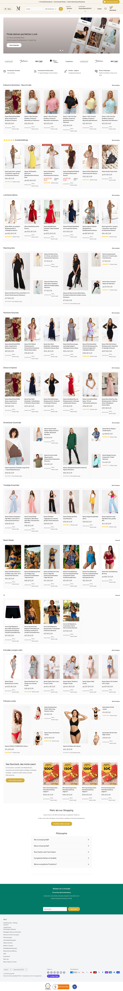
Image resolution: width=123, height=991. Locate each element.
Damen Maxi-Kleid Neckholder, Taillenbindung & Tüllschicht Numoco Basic (51, 346)
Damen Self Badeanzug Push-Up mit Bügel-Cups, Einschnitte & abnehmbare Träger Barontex (32, 574)
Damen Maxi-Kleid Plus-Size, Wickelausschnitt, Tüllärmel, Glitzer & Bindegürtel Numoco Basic (110, 402)
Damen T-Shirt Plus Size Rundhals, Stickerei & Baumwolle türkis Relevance (109, 118)
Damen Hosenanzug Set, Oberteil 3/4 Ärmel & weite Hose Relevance (109, 256)
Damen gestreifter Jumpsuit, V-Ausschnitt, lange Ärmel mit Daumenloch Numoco (13, 173)
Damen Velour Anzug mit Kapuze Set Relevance (109, 282)
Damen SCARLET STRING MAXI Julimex (16, 746)
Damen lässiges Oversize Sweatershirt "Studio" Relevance (109, 457)
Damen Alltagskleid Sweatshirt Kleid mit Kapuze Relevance (75, 468)
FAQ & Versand (7, 937)
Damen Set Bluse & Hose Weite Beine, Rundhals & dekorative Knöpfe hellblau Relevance (51, 284)
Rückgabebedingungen (10, 948)
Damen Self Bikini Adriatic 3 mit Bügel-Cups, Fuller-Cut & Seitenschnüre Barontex (13, 573)
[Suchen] (61, 9)
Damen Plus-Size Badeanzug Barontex (109, 572)
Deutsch (6, 969)
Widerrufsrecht (7, 943)
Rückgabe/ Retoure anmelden (12, 932)
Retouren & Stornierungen (11, 934)
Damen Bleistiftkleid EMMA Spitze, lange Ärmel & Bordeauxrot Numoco (12, 118)
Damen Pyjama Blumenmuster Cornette (11, 682)
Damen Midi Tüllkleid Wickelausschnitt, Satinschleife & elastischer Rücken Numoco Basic (31, 347)
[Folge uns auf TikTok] (64, 972)
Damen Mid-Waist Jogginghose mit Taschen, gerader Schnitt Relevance (51, 518)
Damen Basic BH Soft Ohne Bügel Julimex (109, 733)
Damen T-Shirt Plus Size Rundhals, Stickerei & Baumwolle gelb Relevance (90, 118)
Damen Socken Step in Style (109, 171)
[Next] (119, 110)
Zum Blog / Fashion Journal (62, 824)
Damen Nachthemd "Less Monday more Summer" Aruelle (31, 683)
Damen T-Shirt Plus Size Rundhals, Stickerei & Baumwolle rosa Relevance (51, 118)
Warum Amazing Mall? (41, 846)
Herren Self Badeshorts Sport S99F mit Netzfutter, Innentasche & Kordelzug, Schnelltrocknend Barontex (12, 629)
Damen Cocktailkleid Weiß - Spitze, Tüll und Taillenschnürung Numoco (90, 401)
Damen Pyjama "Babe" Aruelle (88, 682)
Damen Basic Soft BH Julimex (108, 708)
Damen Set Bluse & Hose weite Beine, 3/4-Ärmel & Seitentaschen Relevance (17, 294)
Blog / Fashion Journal (9, 962)
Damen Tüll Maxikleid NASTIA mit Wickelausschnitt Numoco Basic (31, 174)
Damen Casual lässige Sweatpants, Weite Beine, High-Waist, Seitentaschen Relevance (31, 519)
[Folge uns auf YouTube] (61, 972)
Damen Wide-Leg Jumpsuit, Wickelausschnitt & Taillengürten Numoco (12, 228)
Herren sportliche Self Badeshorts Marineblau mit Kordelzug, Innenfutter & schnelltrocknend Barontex (31, 629)
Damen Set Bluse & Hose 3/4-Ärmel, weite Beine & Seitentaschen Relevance (51, 256)
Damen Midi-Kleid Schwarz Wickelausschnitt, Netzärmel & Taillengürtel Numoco (110, 346)
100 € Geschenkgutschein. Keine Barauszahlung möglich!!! (89, 789)
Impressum (6, 956)
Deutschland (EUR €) (19, 969)
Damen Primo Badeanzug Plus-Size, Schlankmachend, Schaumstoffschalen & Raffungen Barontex (90, 574)
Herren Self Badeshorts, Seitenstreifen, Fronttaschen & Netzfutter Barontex (52, 628)
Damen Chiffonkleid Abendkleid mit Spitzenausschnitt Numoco (51, 173)
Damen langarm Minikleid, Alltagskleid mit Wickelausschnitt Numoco (90, 228)
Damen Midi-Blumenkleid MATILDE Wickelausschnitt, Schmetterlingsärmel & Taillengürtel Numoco (90, 347)
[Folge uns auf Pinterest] (58, 972)
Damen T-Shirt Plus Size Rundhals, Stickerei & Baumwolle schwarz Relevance (69, 119)
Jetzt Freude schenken (15, 780)
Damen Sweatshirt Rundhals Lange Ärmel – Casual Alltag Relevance (17, 468)
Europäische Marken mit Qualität (45, 858)
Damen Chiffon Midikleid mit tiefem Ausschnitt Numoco (90, 172)
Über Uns (6, 959)
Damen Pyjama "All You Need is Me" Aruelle (109, 682)
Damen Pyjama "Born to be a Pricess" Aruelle (51, 682)
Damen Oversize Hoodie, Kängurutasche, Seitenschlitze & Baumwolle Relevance (52, 458)
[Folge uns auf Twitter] (51, 972)
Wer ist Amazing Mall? (41, 840)
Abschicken (73, 909)
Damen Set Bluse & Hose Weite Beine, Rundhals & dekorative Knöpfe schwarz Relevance (74, 295)
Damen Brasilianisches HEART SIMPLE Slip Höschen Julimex (50, 709)
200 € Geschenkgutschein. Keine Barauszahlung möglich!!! (50, 789)
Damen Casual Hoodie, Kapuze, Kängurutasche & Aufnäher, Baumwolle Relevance (51, 431)
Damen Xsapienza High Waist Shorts (90, 517)
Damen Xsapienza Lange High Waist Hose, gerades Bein (109, 518)
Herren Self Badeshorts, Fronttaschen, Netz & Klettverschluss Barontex (70, 626)
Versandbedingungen (9, 940)
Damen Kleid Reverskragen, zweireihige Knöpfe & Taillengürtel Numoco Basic (70, 346)
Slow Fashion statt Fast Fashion (45, 852)
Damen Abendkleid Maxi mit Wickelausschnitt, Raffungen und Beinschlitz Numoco (71, 401)
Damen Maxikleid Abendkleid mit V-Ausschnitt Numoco (71, 227)
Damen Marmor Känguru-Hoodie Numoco (109, 429)
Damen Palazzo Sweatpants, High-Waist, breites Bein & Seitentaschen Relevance (12, 518)
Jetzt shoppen (13, 41)
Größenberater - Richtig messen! (10, 923)
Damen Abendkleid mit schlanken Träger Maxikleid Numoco (51, 228)
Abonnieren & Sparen (112, 2)
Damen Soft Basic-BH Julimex (72, 746)
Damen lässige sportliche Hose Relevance (70, 517)
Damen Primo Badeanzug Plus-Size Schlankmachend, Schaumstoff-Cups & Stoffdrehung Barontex (70, 574)
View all (117, 540)
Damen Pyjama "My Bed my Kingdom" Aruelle (70, 682)
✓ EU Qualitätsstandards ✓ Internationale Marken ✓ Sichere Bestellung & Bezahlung (61, 2)
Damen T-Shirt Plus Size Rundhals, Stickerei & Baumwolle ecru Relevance (31, 118)
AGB (4, 953)
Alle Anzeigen (116, 313)
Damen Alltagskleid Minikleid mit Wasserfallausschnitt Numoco (71, 173)
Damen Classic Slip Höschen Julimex (52, 733)
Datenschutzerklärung (9, 951)
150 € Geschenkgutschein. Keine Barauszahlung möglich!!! (70, 789)
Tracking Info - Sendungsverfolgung (9, 928)
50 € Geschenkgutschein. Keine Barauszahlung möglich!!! (108, 789)
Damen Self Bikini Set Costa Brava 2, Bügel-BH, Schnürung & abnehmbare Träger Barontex (51, 574)
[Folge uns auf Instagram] (54, 972)
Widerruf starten (8, 945)
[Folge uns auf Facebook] (48, 972)
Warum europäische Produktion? (45, 864)
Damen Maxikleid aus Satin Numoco (31, 227)
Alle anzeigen (116, 85)
